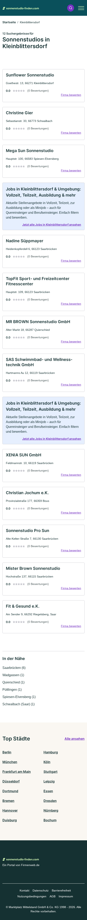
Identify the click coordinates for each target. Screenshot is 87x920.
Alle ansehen (75, 739)
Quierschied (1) (13, 682)
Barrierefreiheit (61, 890)
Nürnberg (51, 810)
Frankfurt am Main (16, 772)
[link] (43, 85)
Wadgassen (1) (13, 675)
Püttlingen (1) (12, 689)
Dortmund (10, 791)
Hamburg (51, 752)
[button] (70, 8)
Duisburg (9, 820)
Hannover (10, 810)
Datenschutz (41, 890)
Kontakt (24, 890)
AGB (52, 896)
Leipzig (49, 781)
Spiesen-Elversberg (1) (19, 697)
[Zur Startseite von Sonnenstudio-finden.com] (20, 7)
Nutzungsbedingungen (31, 896)
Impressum (66, 896)
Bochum (50, 820)
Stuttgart (50, 772)
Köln (47, 762)
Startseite (9, 22)
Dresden (50, 801)
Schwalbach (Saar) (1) (18, 704)
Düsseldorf (11, 781)
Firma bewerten (71, 94)
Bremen (8, 801)
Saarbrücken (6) (13, 667)
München (9, 762)
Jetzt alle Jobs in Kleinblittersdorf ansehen (51, 224)
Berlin (6, 752)
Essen (48, 791)
